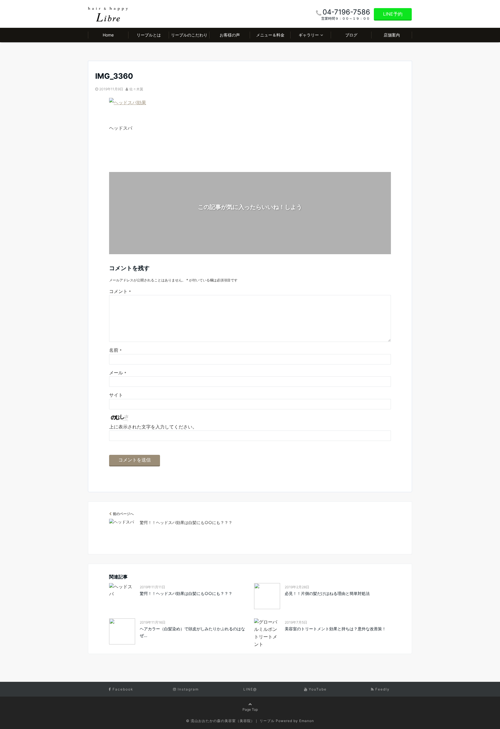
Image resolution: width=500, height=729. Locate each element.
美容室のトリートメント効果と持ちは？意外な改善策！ (335, 628)
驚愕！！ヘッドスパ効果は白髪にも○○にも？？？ (186, 593)
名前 (115, 350)
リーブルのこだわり (189, 34)
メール (117, 373)
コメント (120, 291)
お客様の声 (230, 34)
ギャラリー (309, 34)
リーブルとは (149, 34)
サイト (116, 395)
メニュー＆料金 (270, 34)
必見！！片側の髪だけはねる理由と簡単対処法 (327, 593)
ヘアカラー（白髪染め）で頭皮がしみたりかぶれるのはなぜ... (192, 632)
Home (108, 34)
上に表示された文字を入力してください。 (153, 427)
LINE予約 (392, 14)
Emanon (306, 721)
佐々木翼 (136, 89)
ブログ (351, 34)
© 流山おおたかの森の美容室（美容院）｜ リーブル (230, 721)
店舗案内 (392, 34)
